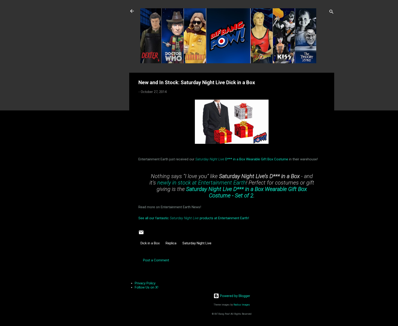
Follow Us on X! (146, 287)
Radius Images (242, 304)
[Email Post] (141, 234)
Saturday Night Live (196, 243)
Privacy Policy (145, 283)
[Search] (331, 13)
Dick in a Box (150, 243)
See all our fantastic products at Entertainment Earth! (193, 218)
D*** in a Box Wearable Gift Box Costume (241, 159)
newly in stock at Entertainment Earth (201, 182)
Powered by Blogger (234, 296)
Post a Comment (156, 260)
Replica (171, 243)
